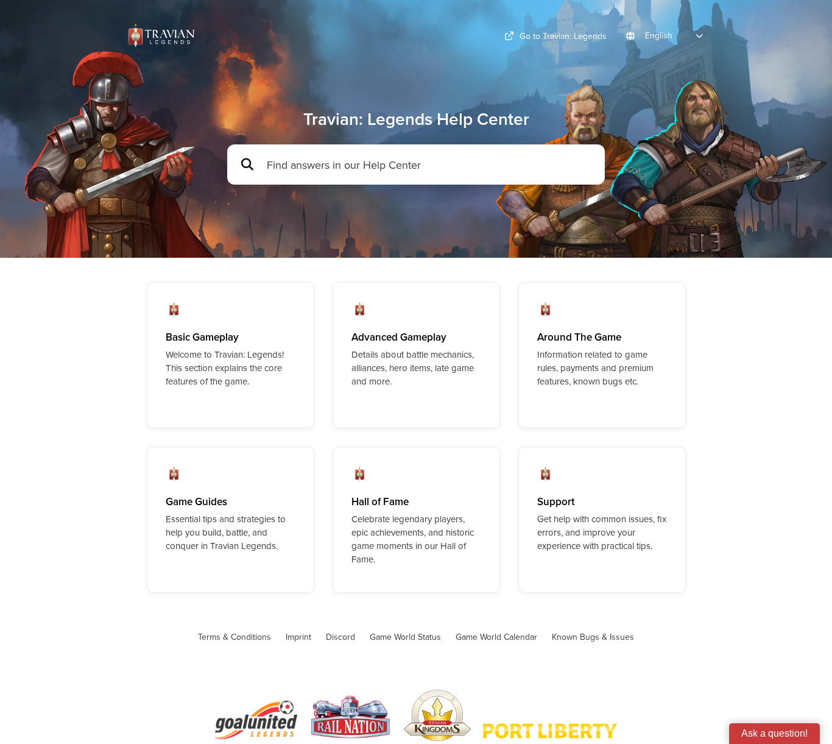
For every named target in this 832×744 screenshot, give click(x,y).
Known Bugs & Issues (593, 636)
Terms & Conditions (234, 636)
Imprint (298, 636)
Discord (340, 636)
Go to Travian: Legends (563, 36)
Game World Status (405, 636)
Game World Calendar (496, 636)
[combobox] (430, 164)
